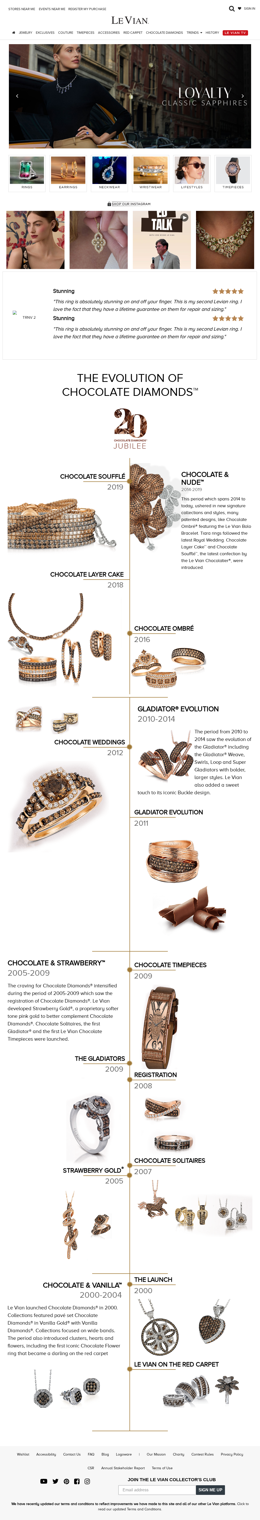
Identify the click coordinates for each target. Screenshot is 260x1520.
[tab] (26, 173)
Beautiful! (64, 291)
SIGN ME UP (210, 1490)
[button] (17, 96)
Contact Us (72, 1454)
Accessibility (46, 1454)
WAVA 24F (29, 317)
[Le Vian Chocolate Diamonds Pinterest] (66, 1482)
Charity (178, 1454)
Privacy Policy (232, 1454)
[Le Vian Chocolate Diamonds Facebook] (76, 1482)
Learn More (35, 240)
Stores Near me (21, 9)
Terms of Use (162, 1468)
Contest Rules (202, 1454)
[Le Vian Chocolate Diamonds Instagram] (87, 1482)
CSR (91, 1468)
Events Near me (51, 9)
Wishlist (23, 1454)
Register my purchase (87, 9)
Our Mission (156, 1454)
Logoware (124, 1454)
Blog (105, 1454)
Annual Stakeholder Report (123, 1468)
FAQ (91, 1454)
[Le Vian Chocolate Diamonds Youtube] (43, 1482)
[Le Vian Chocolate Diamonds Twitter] (55, 1482)
